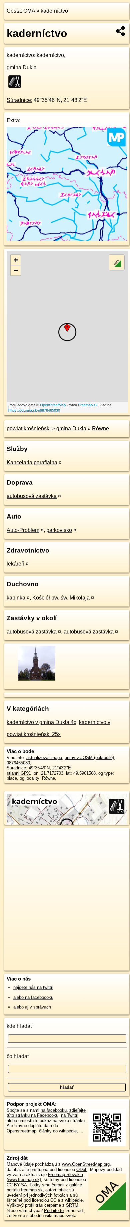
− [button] (16, 270)
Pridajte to (54, 1210)
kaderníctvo (54, 11)
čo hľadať (18, 1056)
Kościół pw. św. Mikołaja (61, 598)
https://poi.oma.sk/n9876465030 (34, 410)
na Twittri (69, 1115)
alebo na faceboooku (33, 997)
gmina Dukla (71, 428)
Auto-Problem (23, 530)
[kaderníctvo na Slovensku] (16, 81)
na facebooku (54, 1110)
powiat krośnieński (29, 428)
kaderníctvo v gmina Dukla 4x (41, 722)
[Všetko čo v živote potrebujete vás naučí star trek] (67, 239)
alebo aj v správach (32, 1007)
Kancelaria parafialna (32, 462)
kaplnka (16, 598)
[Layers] (116, 262)
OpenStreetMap (53, 404)
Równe (100, 428)
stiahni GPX (18, 773)
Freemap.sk (88, 404)
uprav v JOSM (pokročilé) (89, 757)
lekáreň (15, 564)
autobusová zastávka (32, 496)
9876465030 (18, 762)
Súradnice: (19, 100)
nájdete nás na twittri (33, 987)
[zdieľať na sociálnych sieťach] (121, 31)
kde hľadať (19, 1026)
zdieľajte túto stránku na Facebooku (46, 1113)
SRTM (72, 1205)
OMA (29, 11)
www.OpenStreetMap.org (86, 1164)
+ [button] (16, 260)
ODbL (81, 1169)
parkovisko (59, 530)
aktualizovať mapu (44, 757)
